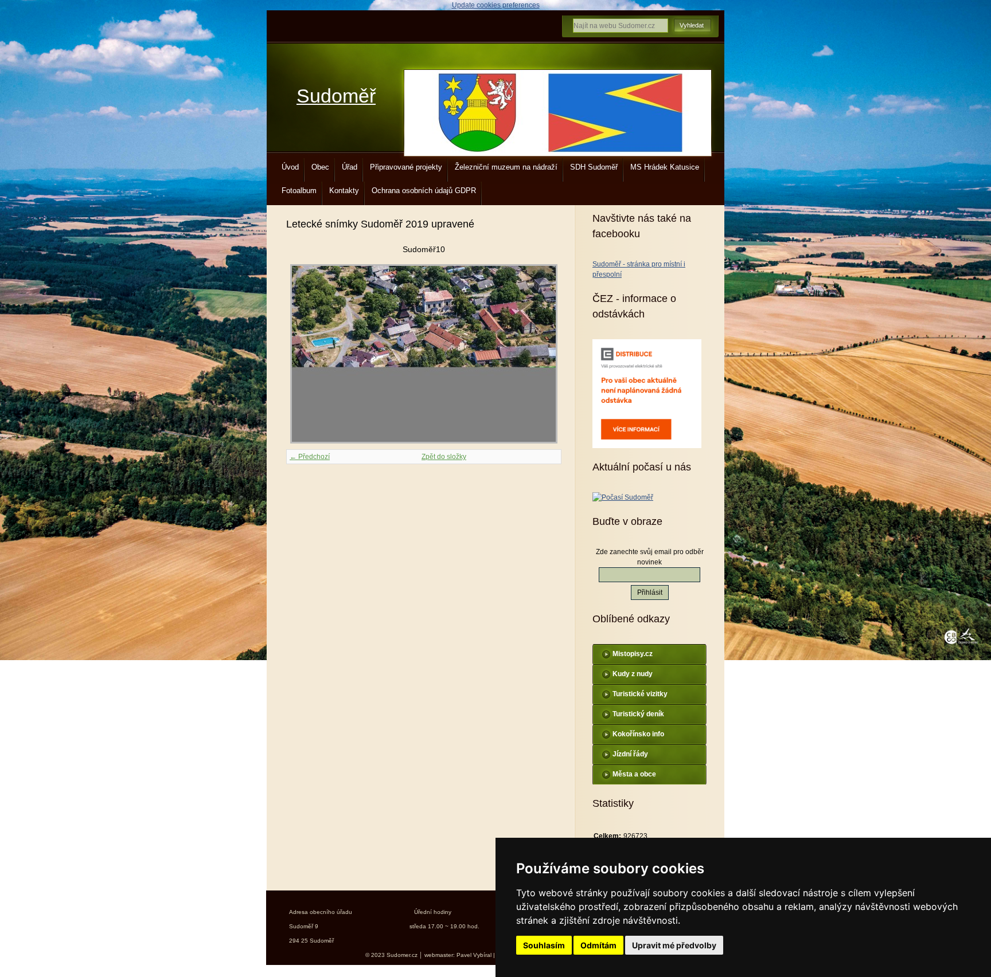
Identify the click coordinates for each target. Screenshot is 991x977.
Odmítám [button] (598, 945)
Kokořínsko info (638, 734)
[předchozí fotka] (305, 354)
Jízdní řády (630, 754)
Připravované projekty (406, 167)
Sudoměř (336, 96)
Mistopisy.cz (632, 654)
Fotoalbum (299, 190)
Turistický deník (638, 714)
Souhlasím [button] (544, 945)
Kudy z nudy (632, 674)
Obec (320, 167)
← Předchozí (310, 457)
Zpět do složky (444, 457)
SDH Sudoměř (594, 167)
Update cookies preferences (496, 5)
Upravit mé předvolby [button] (674, 945)
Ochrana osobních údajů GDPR (424, 190)
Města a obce (634, 774)
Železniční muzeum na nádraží (506, 167)
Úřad (349, 167)
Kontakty (344, 190)
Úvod (290, 167)
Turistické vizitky (640, 694)
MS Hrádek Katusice (664, 167)
